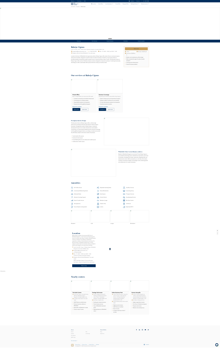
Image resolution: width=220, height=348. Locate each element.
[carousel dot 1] (108, 38)
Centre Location (141, 41)
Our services (73, 341)
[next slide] (215, 24)
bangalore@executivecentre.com (79, 51)
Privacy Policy (77, 344)
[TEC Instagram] (142, 329)
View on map (84, 266)
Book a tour (136, 49)
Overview (79, 41)
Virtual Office (100, 4)
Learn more (84, 109)
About (72, 331)
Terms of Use (84, 344)
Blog (101, 331)
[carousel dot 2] (109, 38)
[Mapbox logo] (2, 271)
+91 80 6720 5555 (93, 51)
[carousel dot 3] (110, 38)
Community (79, 1)
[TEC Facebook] (136, 329)
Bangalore (78, 6)
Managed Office (126, 4)
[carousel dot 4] (111, 38)
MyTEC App (73, 337)
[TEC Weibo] (148, 329)
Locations (94, 4)
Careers (72, 333)
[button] (110, 249)
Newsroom (102, 333)
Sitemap (97, 344)
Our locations (73, 6)
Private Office (118, 4)
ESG (85, 1)
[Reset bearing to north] (217, 234)
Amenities (126, 41)
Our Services (94, 41)
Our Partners (73, 335)
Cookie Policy (91, 344)
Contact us (138, 1)
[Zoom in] (217, 230)
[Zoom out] (217, 232)
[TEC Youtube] (145, 329)
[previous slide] (4, 24)
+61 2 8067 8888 (146, 1)
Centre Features (110, 41)
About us (72, 1)
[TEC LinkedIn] (139, 329)
